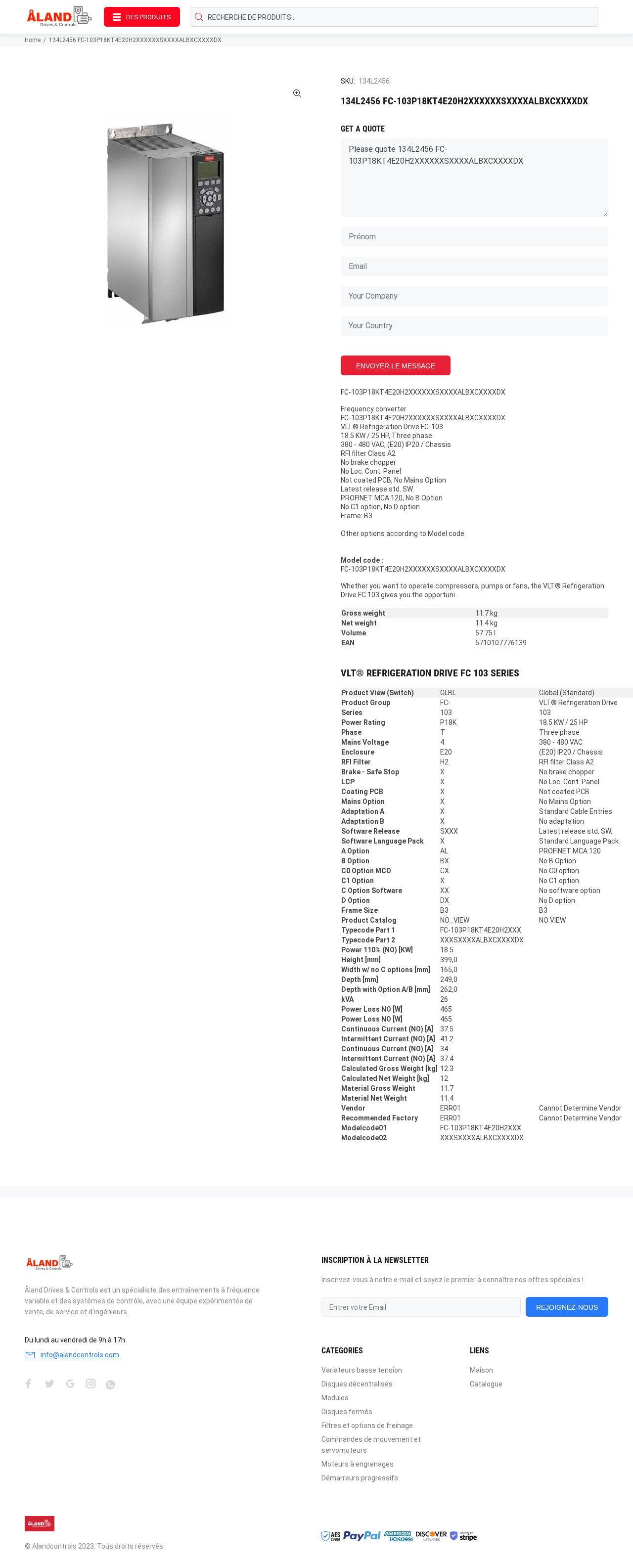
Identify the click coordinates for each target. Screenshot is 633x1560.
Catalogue (486, 1384)
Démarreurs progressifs (359, 1478)
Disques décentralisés (357, 1384)
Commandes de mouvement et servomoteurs (371, 1444)
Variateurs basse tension (361, 1370)
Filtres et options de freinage (367, 1425)
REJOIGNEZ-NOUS (567, 1307)
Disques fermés (346, 1412)
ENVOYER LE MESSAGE (395, 366)
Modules (335, 1398)
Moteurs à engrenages (357, 1464)
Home (33, 40)
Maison (481, 1370)
